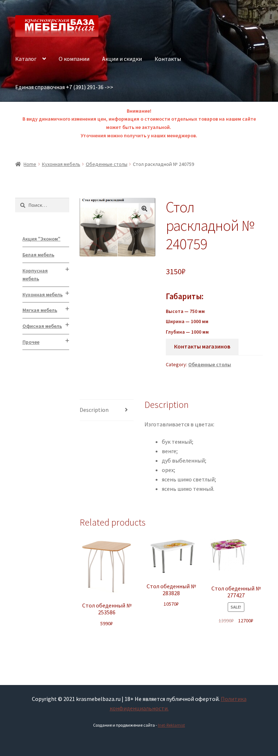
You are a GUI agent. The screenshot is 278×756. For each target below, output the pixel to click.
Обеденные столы (106, 164)
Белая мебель (38, 254)
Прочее (30, 342)
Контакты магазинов (202, 346)
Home (30, 164)
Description (94, 409)
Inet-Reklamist (171, 725)
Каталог (26, 58)
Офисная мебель (42, 326)
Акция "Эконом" (41, 238)
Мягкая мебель (39, 310)
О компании (74, 58)
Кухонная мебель (61, 164)
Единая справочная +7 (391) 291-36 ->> (64, 87)
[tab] (107, 410)
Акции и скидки (122, 58)
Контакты (168, 58)
